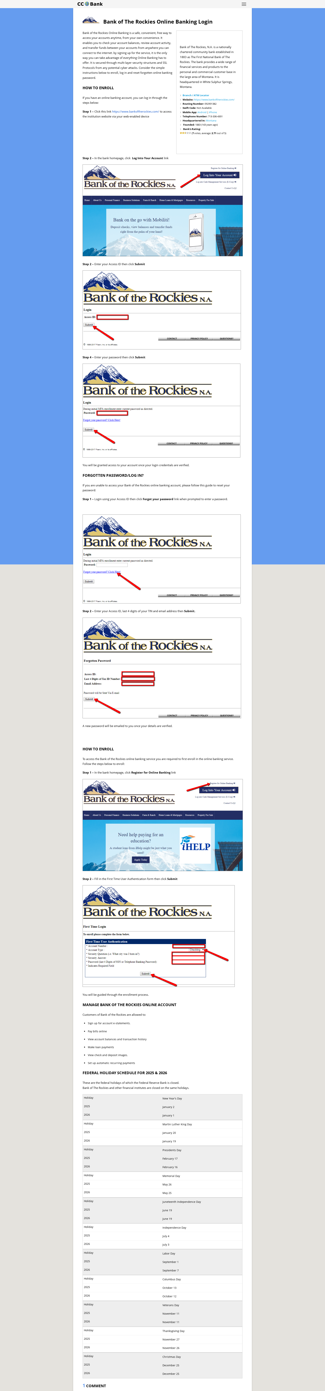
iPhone (213, 112)
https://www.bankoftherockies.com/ (214, 99)
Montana (211, 120)
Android (202, 112)
